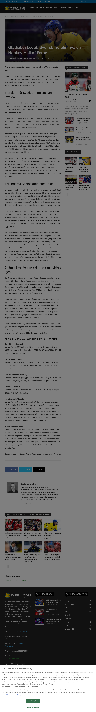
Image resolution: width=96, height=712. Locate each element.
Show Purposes (33, 707)
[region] (48, 688)
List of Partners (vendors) (11, 695)
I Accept (33, 701)
